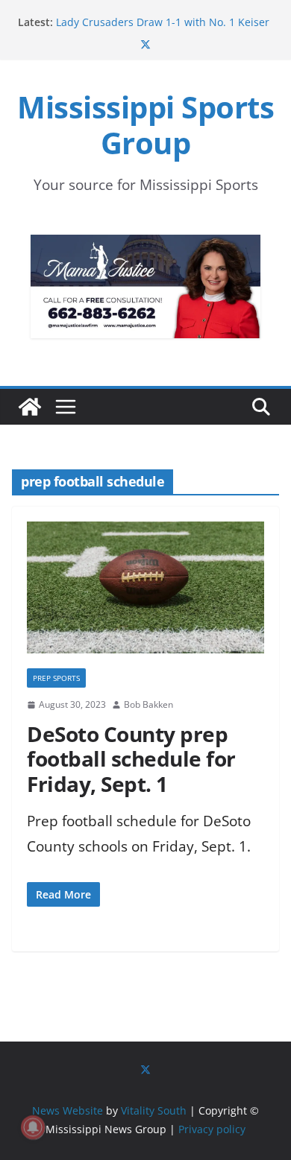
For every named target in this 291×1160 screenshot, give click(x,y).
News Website (67, 1110)
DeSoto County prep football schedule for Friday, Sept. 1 (131, 759)
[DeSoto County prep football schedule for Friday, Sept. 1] (145, 595)
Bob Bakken (148, 704)
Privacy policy (211, 1129)
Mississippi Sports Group (145, 124)
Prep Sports (56, 678)
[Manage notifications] (33, 1127)
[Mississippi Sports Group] (30, 407)
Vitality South (154, 1110)
